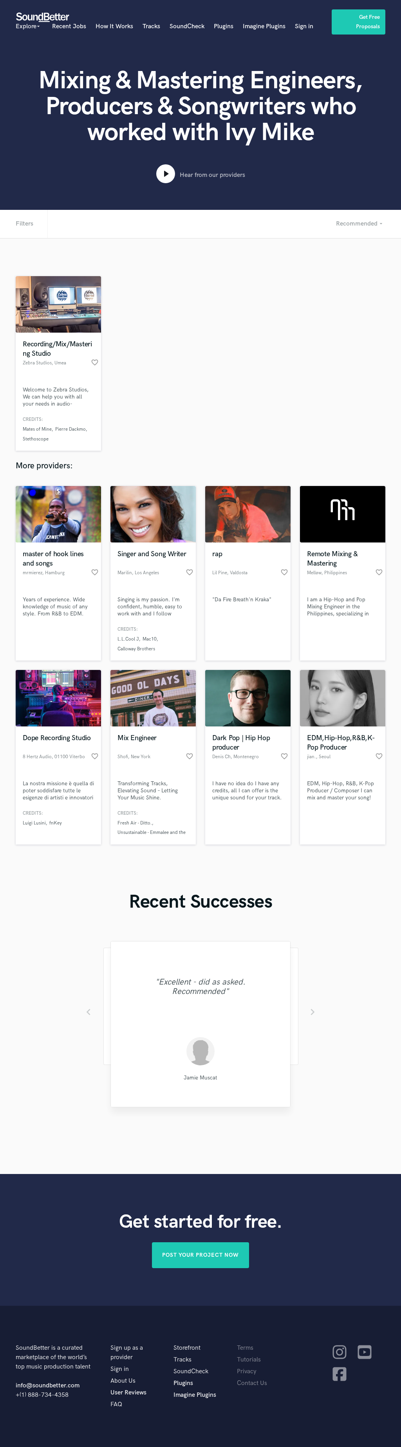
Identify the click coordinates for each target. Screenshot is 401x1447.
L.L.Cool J (128, 639)
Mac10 (150, 639)
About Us (122, 1381)
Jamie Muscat (200, 1077)
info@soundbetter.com (47, 1385)
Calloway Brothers (136, 649)
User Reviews (128, 1392)
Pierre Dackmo (70, 429)
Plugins (223, 26)
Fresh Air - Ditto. (134, 823)
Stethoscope (36, 439)
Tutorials (249, 1359)
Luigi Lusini (34, 823)
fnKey (55, 823)
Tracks (151, 26)
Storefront (186, 1348)
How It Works (114, 26)
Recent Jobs (69, 26)
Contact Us (252, 1383)
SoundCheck (187, 26)
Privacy (246, 1371)
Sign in (304, 26)
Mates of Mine (37, 429)
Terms (245, 1348)
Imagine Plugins (264, 26)
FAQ (116, 1404)
